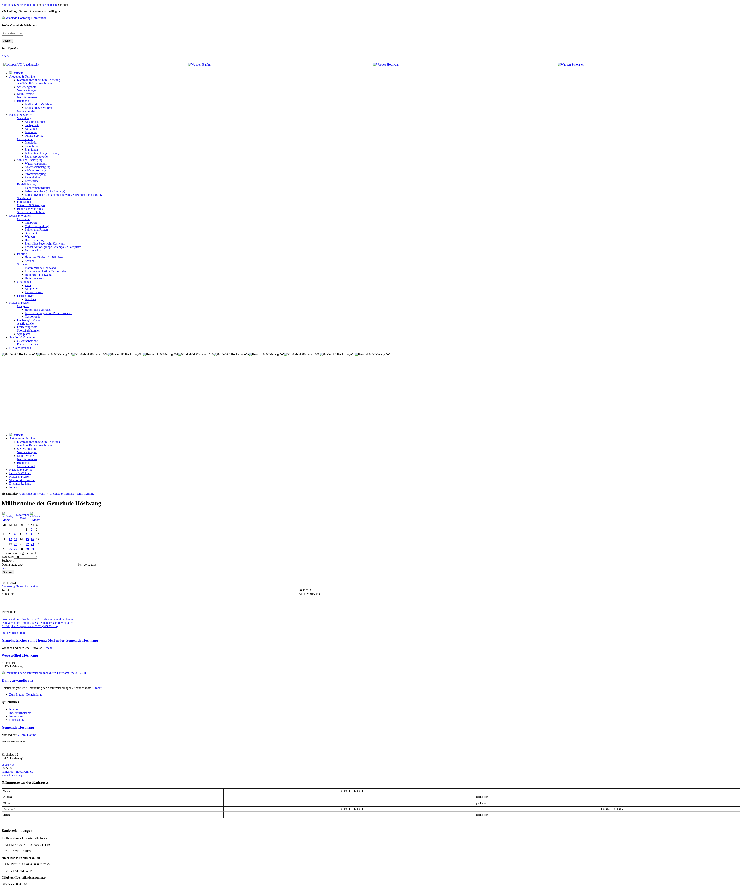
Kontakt (14, 709)
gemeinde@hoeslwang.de (17, 771)
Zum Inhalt (8, 4)
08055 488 (8, 764)
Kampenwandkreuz (17, 680)
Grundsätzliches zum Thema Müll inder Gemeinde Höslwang (50, 640)
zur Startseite (49, 4)
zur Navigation (26, 4)
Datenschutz (16, 719)
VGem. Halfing (26, 734)
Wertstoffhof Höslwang (20, 655)
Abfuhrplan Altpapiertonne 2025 (30, 626)
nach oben (18, 632)
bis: (80, 564)
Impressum (16, 716)
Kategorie (8, 556)
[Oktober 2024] (8, 520)
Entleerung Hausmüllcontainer (20, 586)
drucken (6, 632)
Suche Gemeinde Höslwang (19, 25)
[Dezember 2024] (35, 520)
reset (4, 568)
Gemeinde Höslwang (18, 727)
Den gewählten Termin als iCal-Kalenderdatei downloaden (37, 622)
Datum (6, 564)
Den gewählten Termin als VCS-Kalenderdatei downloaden (38, 619)
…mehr (47, 647)
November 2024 (22, 516)
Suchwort (7, 560)
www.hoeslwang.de (14, 775)
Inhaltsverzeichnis (20, 712)
